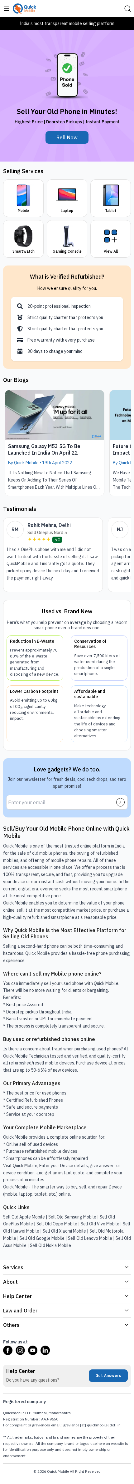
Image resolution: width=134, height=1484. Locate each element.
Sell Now (67, 137)
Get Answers (108, 1375)
